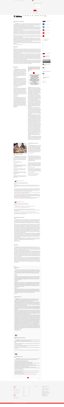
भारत (30, 15)
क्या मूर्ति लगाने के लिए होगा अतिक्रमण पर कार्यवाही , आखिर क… (46, 77)
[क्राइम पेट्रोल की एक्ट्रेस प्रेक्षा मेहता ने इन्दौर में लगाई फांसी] (27, 202)
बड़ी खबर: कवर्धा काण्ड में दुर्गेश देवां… (17, 397)
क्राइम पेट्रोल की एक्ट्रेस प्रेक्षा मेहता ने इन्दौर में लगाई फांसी (21, 203)
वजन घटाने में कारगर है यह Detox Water (33, 143)
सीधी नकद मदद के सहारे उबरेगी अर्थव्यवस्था (19, 21)
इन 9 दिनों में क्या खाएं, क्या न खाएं (18, 356)
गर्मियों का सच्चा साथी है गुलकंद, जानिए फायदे (19, 337)
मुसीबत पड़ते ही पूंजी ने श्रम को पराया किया (19, 217)
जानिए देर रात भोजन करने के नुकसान (18, 154)
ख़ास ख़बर (25, 15)
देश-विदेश (28, 15)
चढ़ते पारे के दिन (16, 244)
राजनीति (38, 15)
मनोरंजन (43, 15)
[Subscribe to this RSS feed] (40, 21)
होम (23, 15)
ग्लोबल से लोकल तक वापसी (17, 296)
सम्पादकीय (35, 15)
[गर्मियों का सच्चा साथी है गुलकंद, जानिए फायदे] (27, 335)
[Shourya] (37, 386)
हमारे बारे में (19, 0)
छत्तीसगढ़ (32, 15)
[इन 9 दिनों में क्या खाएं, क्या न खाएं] (27, 354)
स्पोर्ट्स (40, 15)
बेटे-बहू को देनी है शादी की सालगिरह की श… (17, 389)
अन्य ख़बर (45, 15)
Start (14, 377)
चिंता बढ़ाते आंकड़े (16, 46)
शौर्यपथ (14, 22)
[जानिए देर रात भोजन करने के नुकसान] (20, 148)
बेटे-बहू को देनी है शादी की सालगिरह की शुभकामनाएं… (46, 60)
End (39, 377)
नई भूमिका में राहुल (16, 267)
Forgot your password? (36, 11)
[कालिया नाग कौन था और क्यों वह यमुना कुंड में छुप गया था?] (27, 181)
